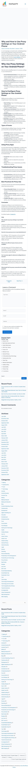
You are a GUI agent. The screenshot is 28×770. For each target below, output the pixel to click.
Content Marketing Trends (7, 506)
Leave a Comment (5, 48)
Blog (2, 504)
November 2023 (5, 470)
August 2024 (4, 450)
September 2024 (5, 448)
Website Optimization (7, 362)
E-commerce (5, 371)
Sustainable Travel (5, 575)
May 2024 (3, 457)
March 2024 (4, 461)
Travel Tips (5, 360)
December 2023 (5, 468)
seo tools (3, 566)
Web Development (5, 594)
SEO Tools (3, 568)
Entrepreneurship (5, 519)
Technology (4, 579)
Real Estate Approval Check (9, 343)
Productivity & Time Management (8, 555)
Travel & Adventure (5, 588)
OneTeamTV (13, 4)
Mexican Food (6, 351)
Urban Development (5, 592)
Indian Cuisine (4, 536)
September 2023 (5, 474)
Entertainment (4, 517)
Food (2, 521)
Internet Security (5, 545)
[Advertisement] (14, 23)
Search (2, 376)
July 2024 (3, 453)
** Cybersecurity (5, 484)
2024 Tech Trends (7, 347)
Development (4, 510)
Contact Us (12, 214)
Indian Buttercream (7, 345)
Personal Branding (5, 553)
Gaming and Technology (6, 527)
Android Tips (4, 495)
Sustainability (5, 366)
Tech (2, 577)
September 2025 (5, 422)
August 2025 (4, 425)
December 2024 (5, 442)
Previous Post (9, 281)
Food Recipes (4, 525)
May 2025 (3, 431)
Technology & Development (7, 581)
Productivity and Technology (7, 557)
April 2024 (3, 459)
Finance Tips (5, 369)
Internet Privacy (6, 354)
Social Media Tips (5, 573)
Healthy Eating (6, 364)
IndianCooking (4, 540)
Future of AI (5, 349)
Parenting (3, 551)
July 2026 (3, 416)
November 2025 (5, 418)
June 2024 (3, 455)
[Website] (14, 321)
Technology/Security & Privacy (8, 585)
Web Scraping (4, 596)
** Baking (3, 482)
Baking (2, 497)
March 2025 (4, 435)
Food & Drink (4, 523)
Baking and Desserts (6, 502)
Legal (2, 547)
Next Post (20, 280)
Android (3, 491)
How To (3, 534)
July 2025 (3, 427)
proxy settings (17, 57)
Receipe (3, 564)
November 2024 (5, 444)
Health (2, 530)
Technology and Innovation (7, 583)
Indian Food (4, 538)
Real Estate (3, 562)
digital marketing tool (6, 512)
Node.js (3, 549)
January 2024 (4, 466)
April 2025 (3, 433)
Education (3, 514)
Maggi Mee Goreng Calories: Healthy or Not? (11, 399)
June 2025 (3, 429)
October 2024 (4, 446)
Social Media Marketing (6, 570)
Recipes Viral (5, 341)
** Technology (4, 489)
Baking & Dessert (5, 499)
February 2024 (4, 463)
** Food (3, 486)
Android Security (5, 493)
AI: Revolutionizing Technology (9, 356)
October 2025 (4, 420)
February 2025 (4, 438)
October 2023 (4, 472)
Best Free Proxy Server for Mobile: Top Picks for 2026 (13, 394)
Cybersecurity (4, 508)
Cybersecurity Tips (7, 358)
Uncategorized (4, 590)
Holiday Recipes (4, 532)
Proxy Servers (4, 560)
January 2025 (4, 440)
